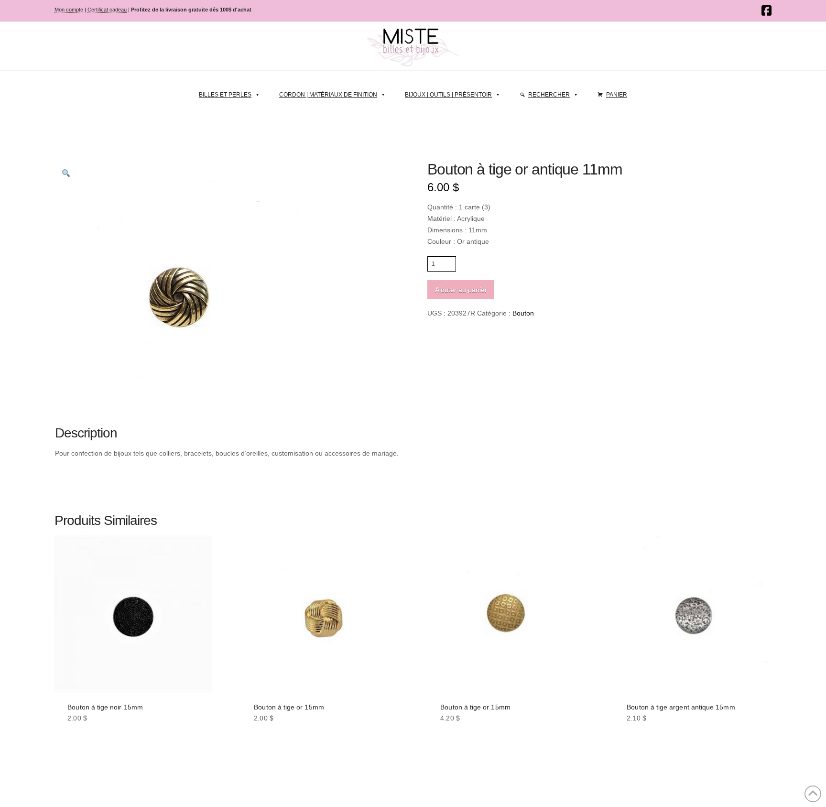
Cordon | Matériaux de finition (328, 94)
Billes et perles (225, 94)
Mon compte (68, 9)
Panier (616, 94)
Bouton (523, 313)
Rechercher (549, 94)
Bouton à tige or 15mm (289, 707)
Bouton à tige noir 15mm (105, 707)
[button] (65, 173)
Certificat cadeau (107, 9)
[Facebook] (766, 10)
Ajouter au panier (461, 290)
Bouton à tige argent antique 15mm (681, 707)
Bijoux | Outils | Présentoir (448, 94)
